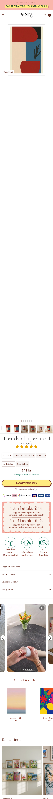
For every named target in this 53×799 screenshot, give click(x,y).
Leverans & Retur (10, 582)
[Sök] (45, 15)
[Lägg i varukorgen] (26, 483)
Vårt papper (7, 589)
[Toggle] (1, 428)
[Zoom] (26, 50)
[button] (3, 637)
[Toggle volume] (42, 608)
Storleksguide (8, 574)
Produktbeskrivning (11, 566)
